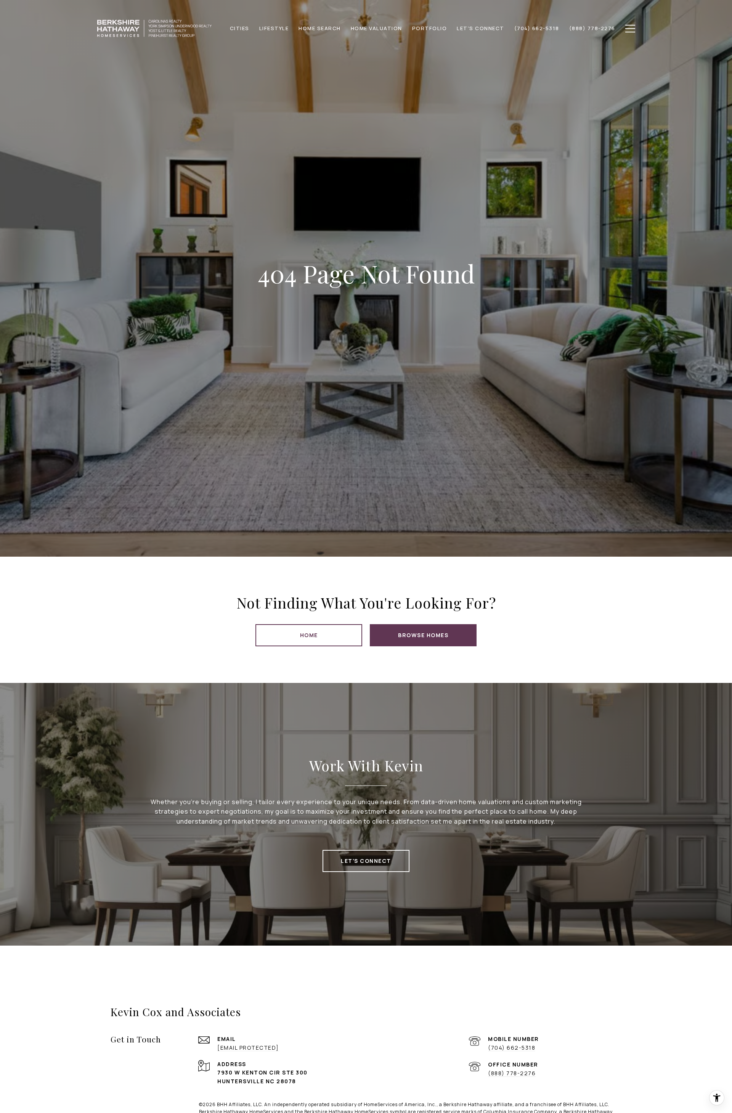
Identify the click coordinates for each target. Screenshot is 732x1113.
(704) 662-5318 (511, 1047)
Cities (239, 28)
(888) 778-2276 (512, 1073)
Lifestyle (274, 28)
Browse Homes (423, 635)
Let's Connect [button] (366, 860)
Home (309, 635)
